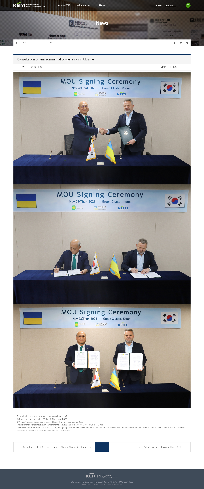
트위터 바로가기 (181, 42)
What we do (83, 5)
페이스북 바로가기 (174, 42)
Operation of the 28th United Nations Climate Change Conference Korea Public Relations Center (59, 447)
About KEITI (64, 5)
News (102, 5)
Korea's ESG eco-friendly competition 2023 (159, 447)
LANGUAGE (169, 5)
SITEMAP (158, 5)
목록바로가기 (102, 447)
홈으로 (16, 42)
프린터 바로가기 (187, 42)
